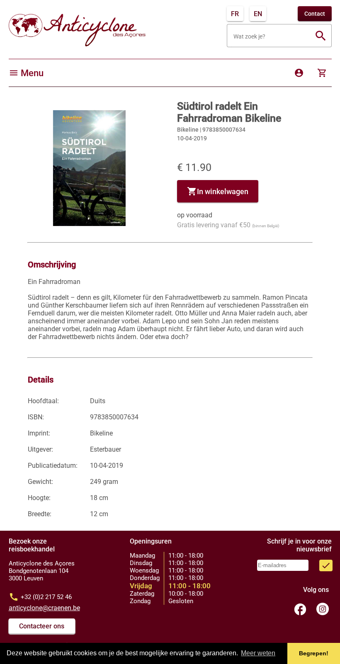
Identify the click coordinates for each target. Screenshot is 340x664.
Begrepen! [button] (313, 653)
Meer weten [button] (258, 653)
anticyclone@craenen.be (44, 608)
